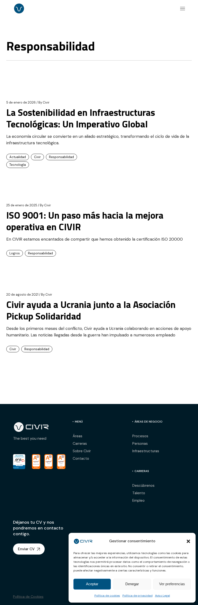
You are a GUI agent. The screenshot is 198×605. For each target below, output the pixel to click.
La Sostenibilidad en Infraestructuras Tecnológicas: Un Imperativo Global (80, 118)
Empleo (138, 500)
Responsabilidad (61, 157)
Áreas (77, 436)
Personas (140, 443)
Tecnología (17, 165)
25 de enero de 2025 (21, 205)
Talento (138, 493)
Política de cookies (107, 596)
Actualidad (17, 157)
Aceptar (92, 584)
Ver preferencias (172, 584)
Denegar (132, 584)
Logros (14, 253)
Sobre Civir (82, 451)
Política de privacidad (137, 596)
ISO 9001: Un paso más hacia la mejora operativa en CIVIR (84, 221)
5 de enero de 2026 (21, 102)
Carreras (80, 443)
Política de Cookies (28, 596)
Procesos (140, 436)
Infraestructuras (145, 451)
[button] (188, 541)
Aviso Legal (162, 596)
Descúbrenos (143, 485)
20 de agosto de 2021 (22, 294)
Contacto (81, 458)
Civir (44, 102)
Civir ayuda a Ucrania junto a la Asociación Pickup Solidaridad (91, 310)
